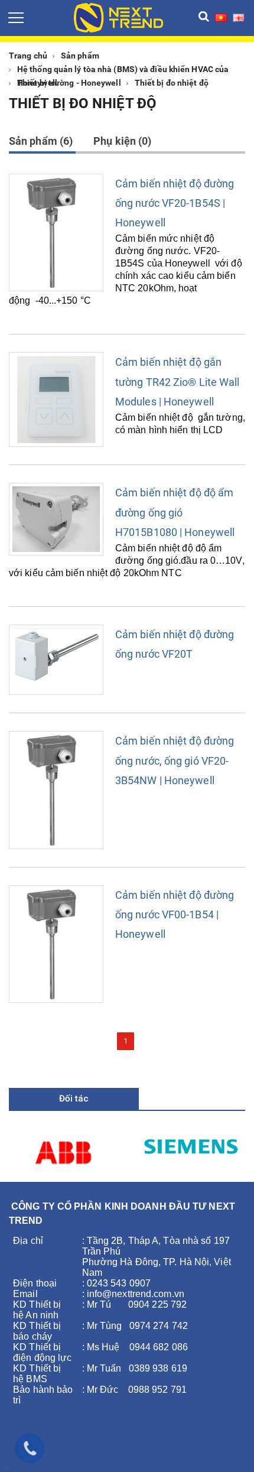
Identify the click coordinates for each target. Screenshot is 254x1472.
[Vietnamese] (221, 16)
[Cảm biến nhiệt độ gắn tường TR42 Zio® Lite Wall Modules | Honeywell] (56, 399)
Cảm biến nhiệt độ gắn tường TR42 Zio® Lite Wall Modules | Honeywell (177, 381)
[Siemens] (190, 1144)
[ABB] (63, 1152)
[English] (239, 16)
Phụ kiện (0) (122, 141)
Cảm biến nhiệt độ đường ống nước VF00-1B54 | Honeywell (174, 914)
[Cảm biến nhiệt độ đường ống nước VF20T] (56, 660)
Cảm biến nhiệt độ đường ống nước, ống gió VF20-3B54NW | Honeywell (174, 760)
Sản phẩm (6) (41, 141)
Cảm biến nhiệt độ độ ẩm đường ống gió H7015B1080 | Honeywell (175, 512)
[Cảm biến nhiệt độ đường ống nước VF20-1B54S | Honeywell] (56, 232)
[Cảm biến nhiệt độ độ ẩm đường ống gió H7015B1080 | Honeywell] (56, 519)
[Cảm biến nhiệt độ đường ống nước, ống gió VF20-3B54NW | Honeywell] (56, 790)
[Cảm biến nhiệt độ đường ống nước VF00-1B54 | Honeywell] (56, 944)
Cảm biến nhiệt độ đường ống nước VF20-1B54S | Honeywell (174, 203)
